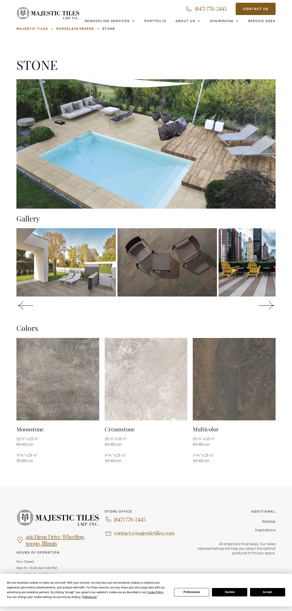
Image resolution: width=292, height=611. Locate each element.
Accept (267, 592)
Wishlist (269, 521)
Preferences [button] (89, 597)
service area (262, 21)
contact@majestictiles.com (144, 533)
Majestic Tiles (32, 28)
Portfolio (155, 21)
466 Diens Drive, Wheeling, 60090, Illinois (55, 540)
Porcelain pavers (75, 28)
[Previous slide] (25, 305)
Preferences (191, 592)
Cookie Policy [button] (155, 592)
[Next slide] (267, 305)
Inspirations (265, 529)
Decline (230, 592)
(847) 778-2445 (130, 519)
